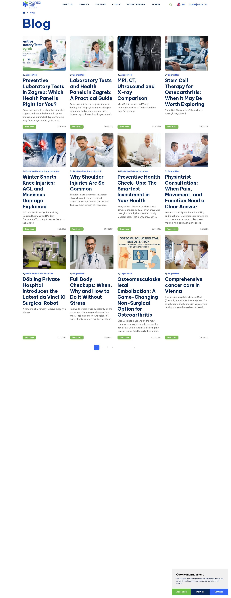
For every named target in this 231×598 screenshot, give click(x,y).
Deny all (200, 592)
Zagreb (156, 4)
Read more (29, 127)
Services (84, 4)
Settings (219, 592)
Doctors (101, 4)
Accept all (181, 592)
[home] (25, 13)
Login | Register (198, 4)
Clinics (116, 4)
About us (67, 4)
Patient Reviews (136, 4)
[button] (170, 4)
